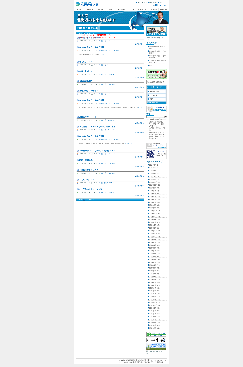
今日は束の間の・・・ (88, 81)
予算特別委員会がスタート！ (91, 170)
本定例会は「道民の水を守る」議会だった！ (98, 126)
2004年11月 (153, 302)
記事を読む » (139, 44)
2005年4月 (153, 288)
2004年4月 (153, 322)
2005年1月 (153, 296)
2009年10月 (153, 216)
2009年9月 (153, 219)
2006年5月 (153, 271)
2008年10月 (153, 236)
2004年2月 (153, 328)
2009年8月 (153, 222)
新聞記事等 (103, 50)
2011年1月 (152, 179)
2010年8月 (153, 191)
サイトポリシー (142, 2)
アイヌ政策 (153, 95)
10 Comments (111, 65)
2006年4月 (153, 274)
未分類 (106, 183)
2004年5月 (153, 319)
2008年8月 (153, 242)
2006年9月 (153, 259)
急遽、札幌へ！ (86, 71)
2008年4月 (153, 253)
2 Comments (110, 74)
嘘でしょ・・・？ (86, 62)
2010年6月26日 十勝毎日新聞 (91, 100)
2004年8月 (153, 311)
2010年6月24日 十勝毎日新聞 (91, 136)
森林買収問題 (154, 91)
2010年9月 (153, 188)
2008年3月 (153, 256)
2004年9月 (153, 308)
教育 (151, 99)
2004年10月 (153, 305)
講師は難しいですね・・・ (90, 91)
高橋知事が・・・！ (87, 117)
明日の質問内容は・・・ (89, 160)
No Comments (111, 41)
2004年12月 (153, 299)
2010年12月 (153, 182)
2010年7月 (153, 193)
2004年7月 (153, 314)
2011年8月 (152, 168)
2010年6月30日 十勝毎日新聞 (91, 47)
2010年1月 (153, 208)
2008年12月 (153, 231)
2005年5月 (153, 285)
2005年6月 (153, 282)
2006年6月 (153, 268)
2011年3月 (152, 173)
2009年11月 (153, 213)
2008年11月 (153, 234)
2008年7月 (153, 245)
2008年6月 (153, 248)
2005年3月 (153, 291)
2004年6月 (153, 316)
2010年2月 (153, 205)
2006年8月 (153, 262)
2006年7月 (153, 265)
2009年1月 (153, 228)
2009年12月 (153, 211)
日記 (101, 41)
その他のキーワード (152, 102)
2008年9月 (153, 239)
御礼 (150, 65)
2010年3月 (153, 202)
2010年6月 (153, 196)
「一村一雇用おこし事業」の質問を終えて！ (98, 151)
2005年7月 (153, 279)
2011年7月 (152, 171)
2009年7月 (153, 225)
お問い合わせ (153, 2)
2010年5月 (153, 199)
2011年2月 (152, 176)
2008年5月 (153, 251)
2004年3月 (153, 325)
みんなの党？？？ (86, 180)
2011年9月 (152, 165)
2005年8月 (153, 276)
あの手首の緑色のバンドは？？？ (93, 189)
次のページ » (92, 33)
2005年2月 (153, 294)
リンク (162, 2)
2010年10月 (153, 185)
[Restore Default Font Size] (162, 6)
